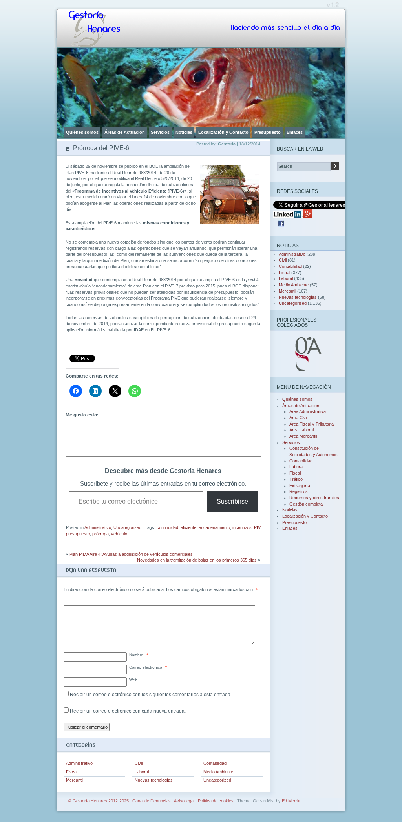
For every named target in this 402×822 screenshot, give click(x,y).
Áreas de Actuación (124, 132)
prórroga (100, 533)
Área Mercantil (303, 436)
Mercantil (74, 780)
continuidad (167, 527)
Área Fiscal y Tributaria (311, 424)
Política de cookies (216, 800)
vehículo (119, 533)
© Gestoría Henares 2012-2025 (98, 800)
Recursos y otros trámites (314, 497)
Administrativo (97, 527)
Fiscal (71, 771)
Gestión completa (306, 504)
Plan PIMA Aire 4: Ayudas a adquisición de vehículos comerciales (131, 554)
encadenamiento (214, 527)
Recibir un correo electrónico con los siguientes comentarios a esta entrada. (151, 694)
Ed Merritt (291, 800)
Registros (298, 491)
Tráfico (296, 479)
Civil (139, 763)
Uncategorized (127, 527)
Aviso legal (184, 800)
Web (133, 680)
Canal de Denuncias (151, 800)
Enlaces (295, 132)
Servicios (160, 132)
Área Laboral (301, 429)
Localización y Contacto (223, 132)
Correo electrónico (148, 667)
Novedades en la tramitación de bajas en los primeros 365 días (197, 560)
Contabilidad (215, 763)
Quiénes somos (82, 132)
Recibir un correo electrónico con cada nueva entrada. (128, 711)
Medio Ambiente (218, 771)
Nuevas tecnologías (154, 780)
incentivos (242, 527)
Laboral (142, 771)
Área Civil (298, 417)
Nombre (138, 655)
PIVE (258, 527)
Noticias (183, 132)
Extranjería (299, 485)
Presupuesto (267, 132)
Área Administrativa (307, 411)
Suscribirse (232, 501)
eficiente (188, 527)
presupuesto (78, 533)
